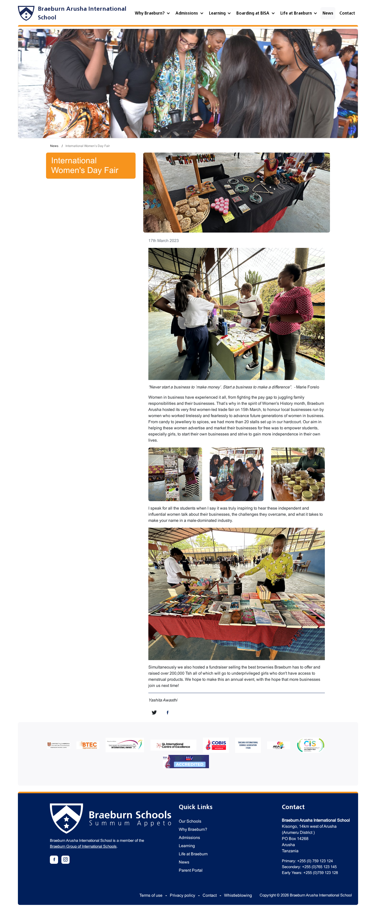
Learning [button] (218, 13)
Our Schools (190, 821)
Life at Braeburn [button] (296, 13)
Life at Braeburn (193, 854)
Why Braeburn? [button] (150, 13)
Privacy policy (182, 895)
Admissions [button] (187, 13)
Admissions (189, 837)
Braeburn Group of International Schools (83, 846)
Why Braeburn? (193, 829)
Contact (347, 13)
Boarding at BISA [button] (253, 13)
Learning (187, 846)
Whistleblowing (238, 895)
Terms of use (150, 895)
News (328, 13)
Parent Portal (191, 870)
